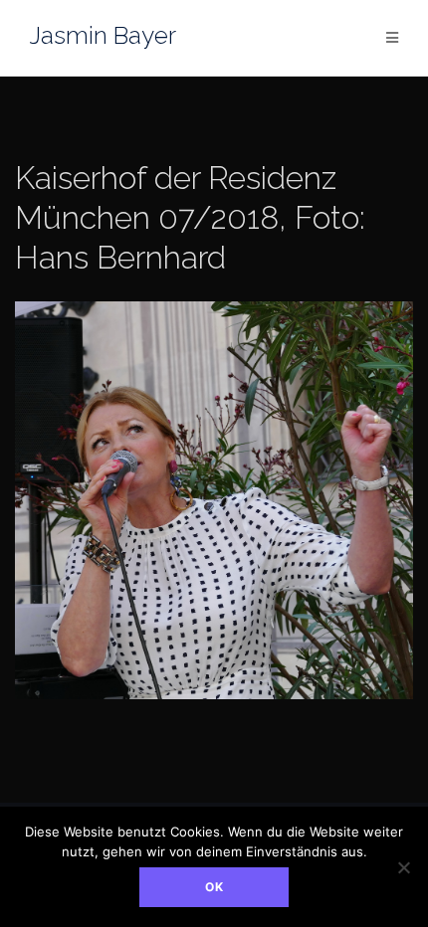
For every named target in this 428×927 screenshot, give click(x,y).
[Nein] (403, 867)
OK (214, 886)
